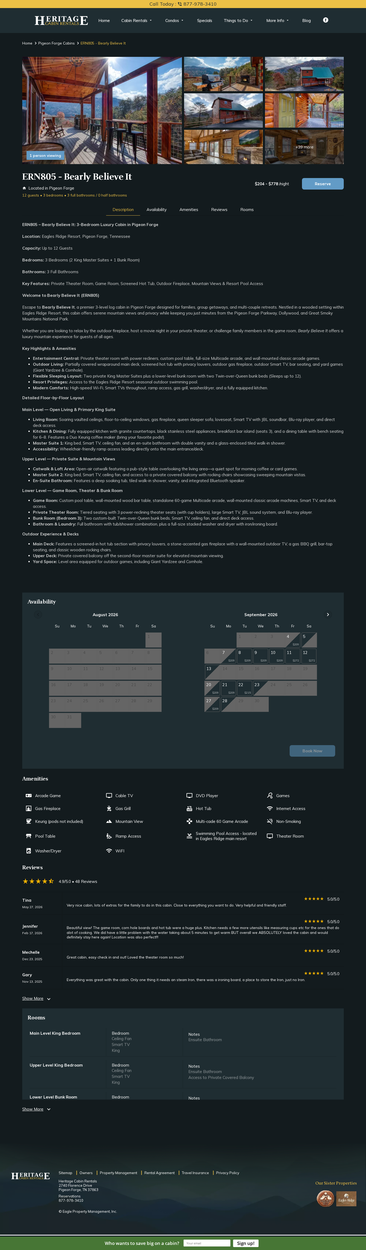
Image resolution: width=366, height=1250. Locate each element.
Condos (172, 20)
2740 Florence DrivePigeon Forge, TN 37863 (78, 1187)
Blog (306, 20)
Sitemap (65, 1173)
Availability (157, 209)
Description (123, 209)
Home (104, 20)
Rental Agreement (159, 1173)
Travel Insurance (195, 1173)
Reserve (323, 183)
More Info (275, 20)
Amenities (189, 209)
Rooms (247, 209)
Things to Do (236, 20)
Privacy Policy (227, 1173)
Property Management (118, 1173)
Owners (86, 1173)
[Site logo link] (61, 20)
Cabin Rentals (134, 20)
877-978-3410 (71, 1200)
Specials (204, 20)
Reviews (219, 209)
